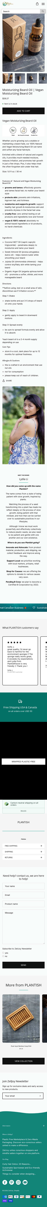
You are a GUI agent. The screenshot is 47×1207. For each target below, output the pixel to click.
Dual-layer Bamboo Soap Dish (21, 1046)
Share (9, 381)
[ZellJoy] (7, 4)
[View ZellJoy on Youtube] (25, 1182)
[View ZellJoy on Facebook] (4, 1182)
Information (6, 1126)
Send (23, 965)
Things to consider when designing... (19, 1174)
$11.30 (21, 1048)
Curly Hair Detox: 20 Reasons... (16, 1164)
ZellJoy (10, 1190)
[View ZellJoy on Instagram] (18, 1182)
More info (23, 810)
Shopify (16, 1190)
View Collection (23, 1061)
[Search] (43, 11)
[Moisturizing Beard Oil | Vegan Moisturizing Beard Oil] (7, 78)
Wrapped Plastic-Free (23, 761)
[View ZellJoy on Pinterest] (11, 1182)
